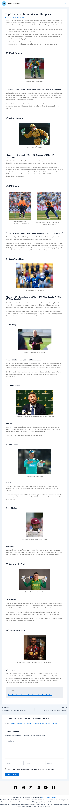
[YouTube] (46, 787)
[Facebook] (15, 787)
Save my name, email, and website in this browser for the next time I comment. (30, 769)
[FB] (53, 787)
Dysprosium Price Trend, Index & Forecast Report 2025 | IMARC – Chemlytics (34, 723)
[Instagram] (23, 787)
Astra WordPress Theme (48, 797)
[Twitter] (30, 787)
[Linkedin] (38, 787)
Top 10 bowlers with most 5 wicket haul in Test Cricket (30, 695)
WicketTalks (14, 3)
